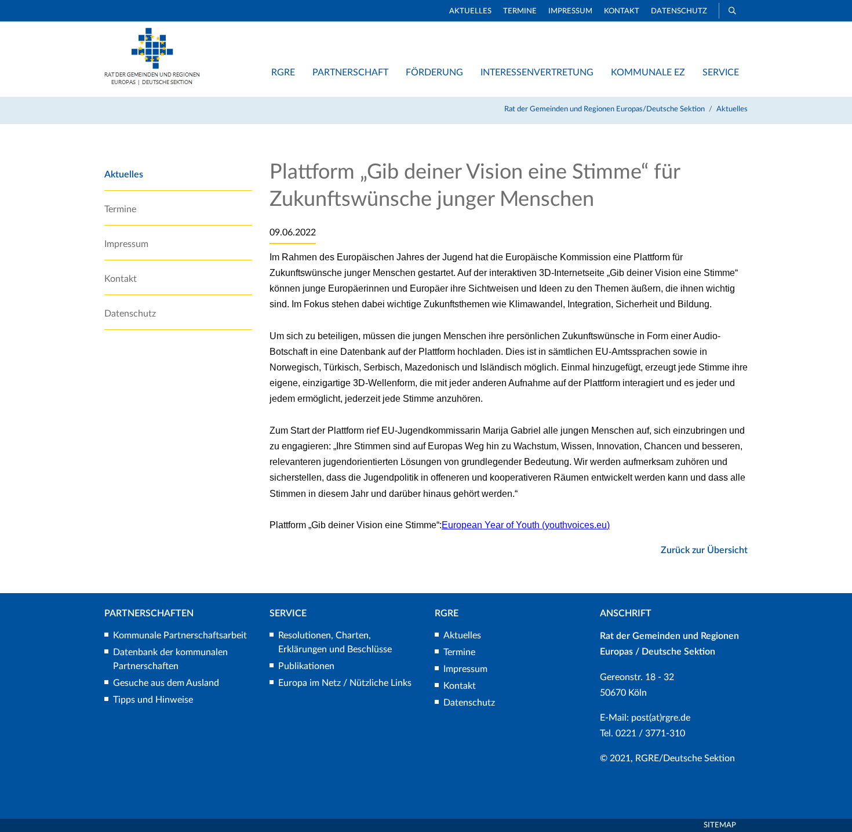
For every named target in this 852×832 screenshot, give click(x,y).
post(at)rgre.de (660, 717)
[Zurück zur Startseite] (152, 82)
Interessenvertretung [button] (537, 72)
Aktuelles (470, 11)
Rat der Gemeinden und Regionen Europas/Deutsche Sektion (604, 109)
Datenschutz (679, 11)
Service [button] (720, 72)
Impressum (570, 11)
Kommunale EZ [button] (648, 72)
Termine (520, 11)
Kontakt (621, 11)
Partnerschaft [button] (350, 72)
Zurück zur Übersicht (704, 550)
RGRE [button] (283, 72)
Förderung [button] (434, 72)
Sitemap (720, 825)
